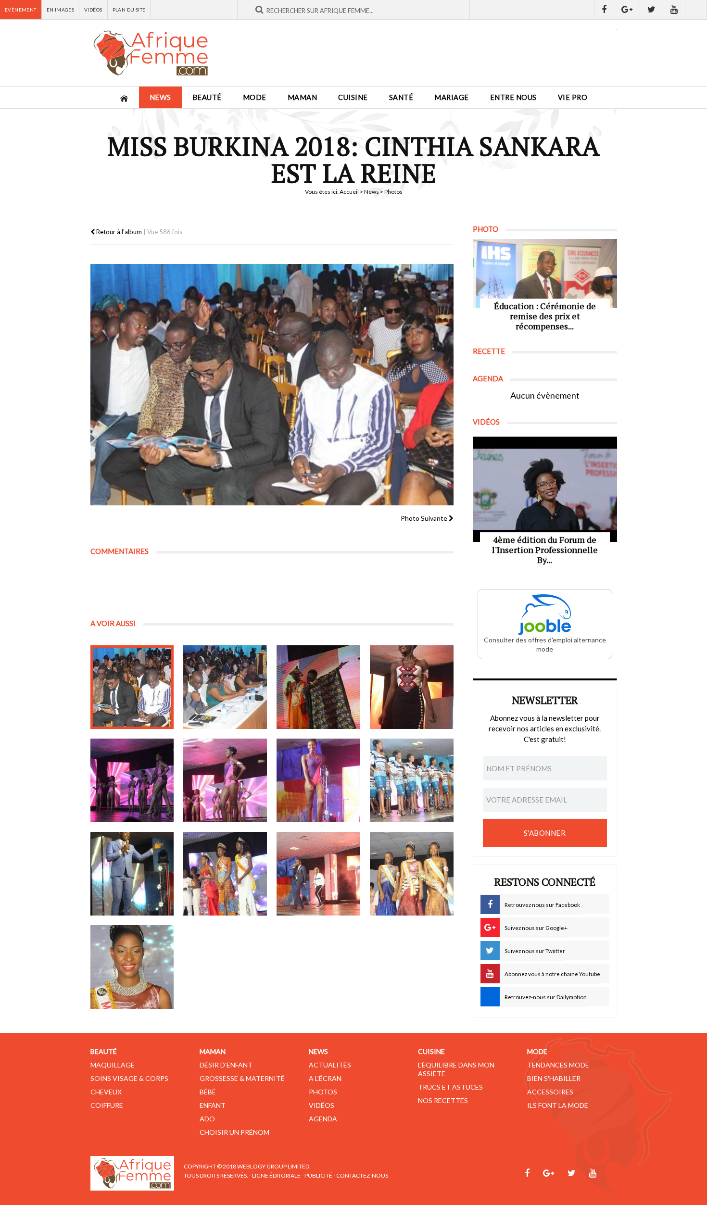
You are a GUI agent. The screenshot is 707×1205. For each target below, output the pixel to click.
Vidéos (93, 10)
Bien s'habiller (554, 1078)
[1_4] (412, 687)
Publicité (318, 1175)
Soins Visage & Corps (129, 1078)
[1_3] (318, 687)
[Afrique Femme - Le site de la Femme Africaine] (150, 52)
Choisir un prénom (234, 1132)
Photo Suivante (425, 518)
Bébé (208, 1092)
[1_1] (132, 687)
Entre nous (513, 97)
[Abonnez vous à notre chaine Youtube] (674, 9)
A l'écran (325, 1078)
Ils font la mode (557, 1105)
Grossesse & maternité (242, 1078)
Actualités (330, 1065)
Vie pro (573, 97)
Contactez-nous (362, 1175)
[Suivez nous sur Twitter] (651, 9)
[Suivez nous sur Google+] (627, 9)
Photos (323, 1092)
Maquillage (112, 1065)
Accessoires (550, 1092)
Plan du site (129, 10)
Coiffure (106, 1105)
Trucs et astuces (450, 1087)
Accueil (349, 191)
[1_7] (318, 780)
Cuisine (353, 97)
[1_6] (225, 780)
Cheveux (106, 1092)
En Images (61, 10)
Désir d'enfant (226, 1065)
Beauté (207, 97)
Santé (401, 97)
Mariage (451, 97)
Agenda (323, 1119)
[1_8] (412, 780)
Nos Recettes (443, 1100)
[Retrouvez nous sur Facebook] (604, 9)
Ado (207, 1119)
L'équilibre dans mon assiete (456, 1069)
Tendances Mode (558, 1065)
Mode (254, 97)
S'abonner (545, 832)
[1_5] (132, 780)
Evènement (21, 10)
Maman (302, 97)
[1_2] (225, 687)
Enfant (213, 1105)
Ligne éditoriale (276, 1175)
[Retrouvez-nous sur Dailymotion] (696, 9)
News (160, 97)
